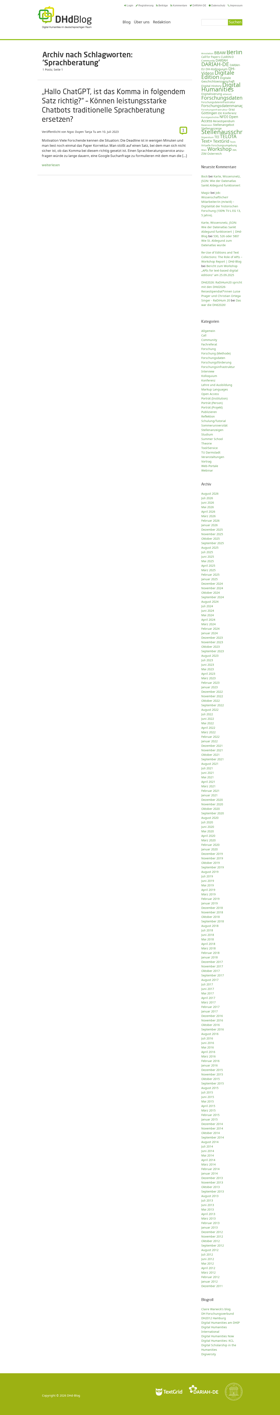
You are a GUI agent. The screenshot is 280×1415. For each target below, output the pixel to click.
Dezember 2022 (212, 692)
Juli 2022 (207, 714)
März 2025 (208, 570)
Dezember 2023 (212, 638)
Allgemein (208, 331)
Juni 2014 (207, 1151)
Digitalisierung (211, 94)
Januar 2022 (209, 741)
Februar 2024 (210, 629)
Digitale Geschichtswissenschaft (217, 79)
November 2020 (212, 804)
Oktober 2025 (210, 538)
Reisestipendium (224, 121)
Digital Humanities (221, 87)
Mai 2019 (207, 885)
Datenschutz (218, 5)
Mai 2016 (207, 1047)
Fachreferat (209, 344)
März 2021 (208, 786)
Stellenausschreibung (231, 132)
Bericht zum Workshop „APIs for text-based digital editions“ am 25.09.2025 (219, 270)
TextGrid (221, 141)
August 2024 (210, 602)
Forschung (208, 349)
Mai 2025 (207, 561)
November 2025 (212, 534)
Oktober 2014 (210, 1133)
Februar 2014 (210, 1169)
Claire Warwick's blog (216, 1309)
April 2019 (208, 890)
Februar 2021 (210, 791)
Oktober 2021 (210, 755)
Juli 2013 (207, 1200)
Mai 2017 (207, 993)
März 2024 (208, 624)
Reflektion (208, 416)
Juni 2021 (207, 773)
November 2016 (212, 1020)
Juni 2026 (207, 502)
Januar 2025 (209, 579)
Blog (127, 22)
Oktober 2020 (210, 809)
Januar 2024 (209, 633)
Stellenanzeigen (212, 430)
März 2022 (208, 732)
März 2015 (208, 1110)
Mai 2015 (207, 1101)
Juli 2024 (207, 606)
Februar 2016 (210, 1061)
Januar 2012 (209, 1281)
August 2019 (210, 872)
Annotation (207, 53)
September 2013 (212, 1191)
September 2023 (212, 651)
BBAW (220, 52)
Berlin (234, 52)
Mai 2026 (207, 507)
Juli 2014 (207, 1146)
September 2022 (212, 705)
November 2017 (212, 966)
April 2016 (208, 1052)
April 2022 (208, 728)
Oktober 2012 (210, 1241)
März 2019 (208, 894)
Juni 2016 (207, 1043)
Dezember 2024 (212, 584)
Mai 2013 (207, 1209)
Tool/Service (209, 448)
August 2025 (210, 548)
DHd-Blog (73, 1395)
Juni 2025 (207, 557)
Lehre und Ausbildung (216, 385)
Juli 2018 (207, 930)
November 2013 (212, 1182)
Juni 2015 (207, 1097)
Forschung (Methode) (216, 353)
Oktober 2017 (210, 971)
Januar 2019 (209, 903)
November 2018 (212, 912)
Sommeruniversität (214, 425)
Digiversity (208, 1354)
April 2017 (208, 998)
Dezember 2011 (212, 1286)
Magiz (205, 193)
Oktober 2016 (210, 1025)
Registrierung (146, 5)
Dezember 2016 (212, 1016)
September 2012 (212, 1245)
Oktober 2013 (210, 1187)
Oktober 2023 (210, 647)
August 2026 (210, 493)
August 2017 (210, 980)
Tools (233, 141)
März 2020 (208, 840)
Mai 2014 (207, 1155)
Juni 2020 (207, 827)
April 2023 (208, 674)
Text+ (206, 141)
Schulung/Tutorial (213, 421)
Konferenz (229, 113)
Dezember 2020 (212, 800)
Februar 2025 (210, 575)
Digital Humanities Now (217, 1336)
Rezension (206, 124)
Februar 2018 (210, 953)
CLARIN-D (227, 57)
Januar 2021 (209, 795)
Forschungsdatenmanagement (227, 105)
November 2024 (212, 588)
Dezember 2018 (212, 908)
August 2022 (210, 710)
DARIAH (222, 60)
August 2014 (210, 1142)
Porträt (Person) (212, 403)
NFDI (224, 116)
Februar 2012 (210, 1277)
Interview (207, 371)
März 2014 (208, 1164)
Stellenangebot (223, 125)
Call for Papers (210, 57)
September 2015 (212, 1083)
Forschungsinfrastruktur (214, 109)
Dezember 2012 (212, 1232)
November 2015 (212, 1074)
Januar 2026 (209, 525)
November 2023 (212, 642)
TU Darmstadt (210, 452)
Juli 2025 (207, 552)
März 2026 (208, 516)
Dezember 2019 (212, 854)
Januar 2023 (209, 687)
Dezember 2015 (212, 1070)
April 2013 (208, 1214)
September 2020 (212, 813)
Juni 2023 (207, 665)
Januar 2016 (209, 1065)
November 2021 (212, 750)
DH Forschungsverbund (217, 1314)
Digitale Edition (217, 75)
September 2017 (212, 975)
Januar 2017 (209, 1011)
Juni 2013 (207, 1205)
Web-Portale (209, 466)
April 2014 (208, 1160)
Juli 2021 (207, 768)
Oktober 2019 (210, 863)
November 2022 (212, 696)
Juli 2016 (207, 1038)
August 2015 (210, 1088)
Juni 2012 (207, 1259)
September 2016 (212, 1029)
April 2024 (208, 620)
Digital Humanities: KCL (217, 1341)
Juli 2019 (207, 876)
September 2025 (212, 543)
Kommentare (180, 5)
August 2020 (210, 818)
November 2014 (212, 1128)
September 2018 (212, 921)
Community (209, 340)
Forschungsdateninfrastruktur (218, 102)
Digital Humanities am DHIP (220, 1323)
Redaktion (162, 22)
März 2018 (208, 948)
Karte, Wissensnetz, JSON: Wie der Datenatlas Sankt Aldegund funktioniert (221, 180)
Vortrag (206, 461)
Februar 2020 (210, 845)
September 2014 (212, 1137)
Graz (232, 109)
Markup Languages (214, 389)
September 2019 (212, 867)
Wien (204, 150)
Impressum (236, 5)
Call (203, 335)
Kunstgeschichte (210, 117)
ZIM (203, 154)
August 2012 (210, 1250)
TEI (216, 137)
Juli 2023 (207, 660)
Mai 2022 (207, 723)
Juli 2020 (207, 822)
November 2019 (212, 858)
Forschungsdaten (221, 97)
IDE (220, 113)
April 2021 (208, 782)
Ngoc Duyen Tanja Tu (81, 132)
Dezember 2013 (212, 1178)
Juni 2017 (207, 989)
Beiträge (163, 5)
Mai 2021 (207, 777)
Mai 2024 (207, 615)
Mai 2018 (207, 939)
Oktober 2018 (210, 917)
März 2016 (208, 1056)
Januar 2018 (209, 957)
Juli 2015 (207, 1092)
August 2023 (210, 656)
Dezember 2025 (212, 529)
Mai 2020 (207, 831)
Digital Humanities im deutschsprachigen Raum (65, 17)
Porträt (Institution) (214, 398)
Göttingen (209, 113)
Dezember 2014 (212, 1124)
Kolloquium (209, 376)
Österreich (214, 154)
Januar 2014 (209, 1173)
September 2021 (212, 759)
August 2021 (210, 764)
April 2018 (208, 944)
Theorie (206, 443)
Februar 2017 (210, 1007)
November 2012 (212, 1236)
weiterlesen (51, 165)
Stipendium (207, 137)
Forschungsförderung (216, 362)
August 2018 (210, 926)
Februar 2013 (210, 1223)
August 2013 (210, 1196)
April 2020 (208, 836)
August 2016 (210, 1034)
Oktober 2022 (210, 701)
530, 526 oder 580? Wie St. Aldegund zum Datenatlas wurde (220, 240)
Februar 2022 (210, 737)
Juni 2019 (207, 881)
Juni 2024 (207, 611)
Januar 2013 (209, 1227)
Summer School (212, 439)
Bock (204, 176)
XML (234, 150)
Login (130, 5)
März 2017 (208, 1002)
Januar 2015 (209, 1119)
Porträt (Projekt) (212, 407)
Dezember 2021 (212, 746)
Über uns (142, 22)
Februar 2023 (210, 683)
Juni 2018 (207, 935)
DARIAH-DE (199, 5)
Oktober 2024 (210, 593)
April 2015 (208, 1106)
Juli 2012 (207, 1254)
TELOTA (228, 136)
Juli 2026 (207, 498)
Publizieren (209, 412)
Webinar (207, 470)
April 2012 (208, 1268)
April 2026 (208, 511)
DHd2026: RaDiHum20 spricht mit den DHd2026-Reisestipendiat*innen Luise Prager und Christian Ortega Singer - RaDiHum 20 (221, 291)
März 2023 (208, 678)
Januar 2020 (209, 849)
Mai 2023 (207, 669)
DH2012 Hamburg (213, 1318)
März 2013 (208, 1218)
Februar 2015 (210, 1115)
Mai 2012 (207, 1263)
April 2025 (208, 566)
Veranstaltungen (212, 457)
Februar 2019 (210, 899)
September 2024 (212, 597)
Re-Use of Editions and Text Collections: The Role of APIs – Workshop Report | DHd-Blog (221, 257)
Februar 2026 (210, 520)
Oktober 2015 (210, 1079)
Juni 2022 (207, 719)
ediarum (227, 94)
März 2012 (208, 1272)
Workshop (219, 149)
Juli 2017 (207, 984)
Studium (207, 434)
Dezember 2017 (212, 962)
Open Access (210, 394)
